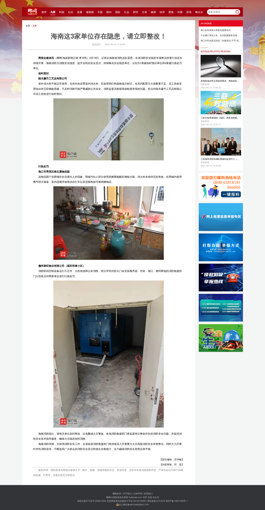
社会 (126, 12)
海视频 (90, 12)
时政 (61, 12)
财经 (135, 12)
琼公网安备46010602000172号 (134, 504)
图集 (171, 12)
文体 (144, 12)
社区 (70, 12)
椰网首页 (117, 493)
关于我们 (127, 493)
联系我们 (148, 493)
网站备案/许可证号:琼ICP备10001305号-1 (167, 500)
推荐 (44, 12)
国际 (117, 12)
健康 (153, 12)
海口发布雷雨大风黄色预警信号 (216, 30)
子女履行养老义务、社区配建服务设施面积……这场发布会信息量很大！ (221, 35)
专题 (100, 12)
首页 (28, 25)
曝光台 (199, 12)
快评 (162, 12)
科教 (180, 12)
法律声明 (137, 493)
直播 (79, 12)
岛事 (53, 12)
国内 (108, 12)
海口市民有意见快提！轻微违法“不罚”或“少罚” (221, 40)
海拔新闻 (96, 44)
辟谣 (189, 12)
